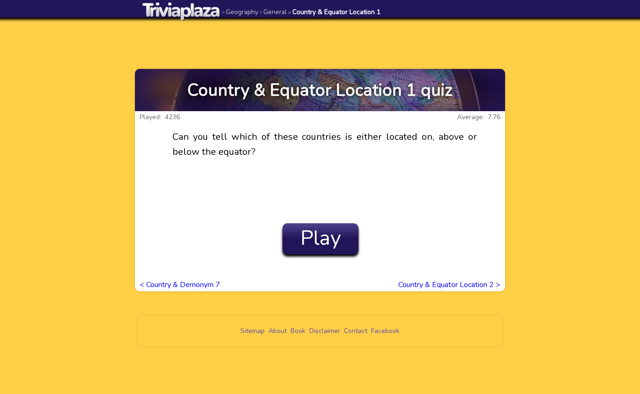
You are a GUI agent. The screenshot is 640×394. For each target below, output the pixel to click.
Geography (240, 12)
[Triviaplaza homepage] (181, 11)
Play (320, 238)
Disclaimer (324, 330)
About (277, 330)
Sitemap (252, 330)
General (273, 12)
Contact (355, 330)
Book (297, 330)
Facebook (385, 330)
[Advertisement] (320, 43)
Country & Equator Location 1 (334, 12)
